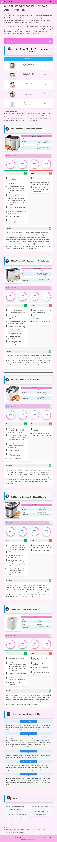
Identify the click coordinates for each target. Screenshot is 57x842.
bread (23, 182)
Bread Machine (30, 829)
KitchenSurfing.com (10, 2)
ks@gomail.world (25, 839)
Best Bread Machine (11, 829)
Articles (8, 827)
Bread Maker (37, 829)
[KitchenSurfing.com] (2, 2)
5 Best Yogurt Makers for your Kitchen (15, 832)
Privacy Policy (33, 839)
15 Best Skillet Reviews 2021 (13, 831)
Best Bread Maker (21, 829)
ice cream (36, 310)
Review (43, 829)
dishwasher (18, 444)
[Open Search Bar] (51, 2)
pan (22, 555)
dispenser (36, 669)
